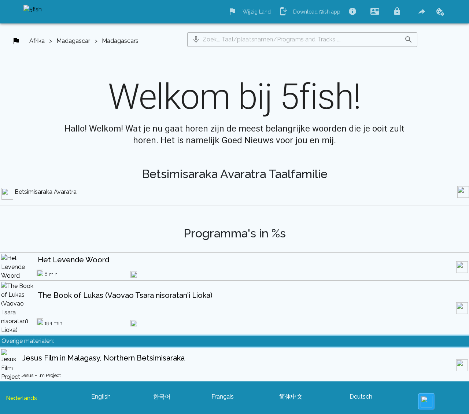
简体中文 (291, 396)
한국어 (162, 396)
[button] (196, 39)
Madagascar (73, 40)
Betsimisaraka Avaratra (46, 191)
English (101, 396)
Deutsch (361, 396)
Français (222, 396)
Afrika (37, 40)
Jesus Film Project (41, 375)
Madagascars (120, 40)
